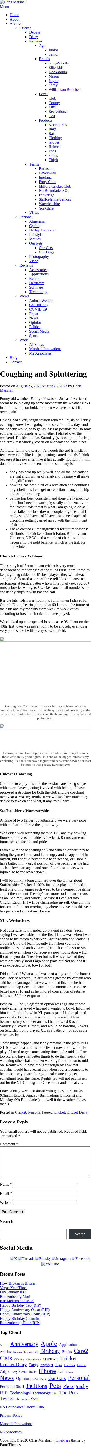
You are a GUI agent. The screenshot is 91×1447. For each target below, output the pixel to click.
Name (6, 1184)
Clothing (55, 138)
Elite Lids (56, 67)
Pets (55, 1385)
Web (34, 1398)
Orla (35, 1379)
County (54, 103)
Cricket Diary (77, 1112)
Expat (33, 314)
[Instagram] (61, 1259)
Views (34, 212)
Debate (34, 32)
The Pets (68, 1392)
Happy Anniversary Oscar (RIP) (25, 1310)
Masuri (54, 76)
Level (43, 94)
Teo (55, 1393)
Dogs (33, 1365)
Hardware (36, 283)
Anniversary (24, 1344)
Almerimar (37, 221)
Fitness (81, 1365)
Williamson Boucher (64, 89)
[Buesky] (43, 1259)
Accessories (58, 125)
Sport (33, 336)
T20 (52, 116)
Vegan (24, 1398)
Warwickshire (49, 204)
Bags (52, 129)
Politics (34, 327)
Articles (5, 1351)
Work (23, 340)
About (14, 19)
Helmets (55, 147)
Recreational (58, 111)
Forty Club (47, 182)
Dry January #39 (13, 1292)
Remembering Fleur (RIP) (20, 1323)
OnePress (63, 1440)
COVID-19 (38, 309)
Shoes (53, 155)
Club (52, 98)
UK (17, 1399)
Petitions (36, 1386)
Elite (52, 107)
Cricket (25, 28)
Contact (16, 362)
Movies (35, 239)
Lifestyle (35, 234)
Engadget (46, 1365)
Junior (53, 50)
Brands (44, 59)
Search (80, 1234)
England (45, 177)
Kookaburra (58, 72)
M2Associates (11, 1432)
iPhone (47, 1370)
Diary (33, 37)
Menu (4, 6)
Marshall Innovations (45, 349)
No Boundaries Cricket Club (22, 1407)
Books (34, 278)
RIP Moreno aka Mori (17, 1301)
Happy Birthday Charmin (19, 1318)
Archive (16, 23)
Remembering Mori (15, 1296)
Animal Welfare (41, 300)
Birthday (50, 1351)
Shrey (53, 85)
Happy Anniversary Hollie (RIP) (25, 1314)
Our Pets (35, 243)
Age (42, 45)
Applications (39, 274)
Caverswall (47, 173)
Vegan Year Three (13, 1288)
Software (36, 287)
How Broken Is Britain (17, 1283)
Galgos (4, 1372)
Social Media (39, 331)
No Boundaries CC (53, 191)
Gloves (54, 142)
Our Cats (46, 248)
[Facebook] (81, 1259)
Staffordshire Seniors (55, 199)
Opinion (35, 322)
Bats (52, 133)
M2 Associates (40, 353)
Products (45, 120)
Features (69, 1365)
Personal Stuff (12, 1386)
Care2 (81, 1351)
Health (32, 1372)
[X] (13, 1259)
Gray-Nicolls (58, 63)
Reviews (35, 41)
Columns (19, 1359)
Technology (38, 292)
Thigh (53, 160)
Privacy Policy (11, 1415)
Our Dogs (46, 252)
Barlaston (46, 169)
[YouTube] (50, 1264)
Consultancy (38, 305)
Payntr (53, 81)
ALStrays (36, 344)
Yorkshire (46, 208)
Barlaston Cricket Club (25, 1351)
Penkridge (46, 195)
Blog (13, 358)
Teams (34, 164)
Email (6, 1193)
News (33, 318)
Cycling (35, 226)
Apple (49, 1343)
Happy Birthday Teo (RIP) (20, 1305)
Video (33, 261)
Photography (39, 256)
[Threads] (26, 1259)
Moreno (69, 1372)
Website (6, 1202)
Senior (53, 54)
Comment (9, 1144)
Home (14, 15)
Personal (26, 217)
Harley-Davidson (42, 230)
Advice (4, 1344)
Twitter (6, 1398)
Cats (6, 1358)
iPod (60, 1371)
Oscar (43, 1378)
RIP (4, 1392)
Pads (52, 151)
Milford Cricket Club (55, 186)
